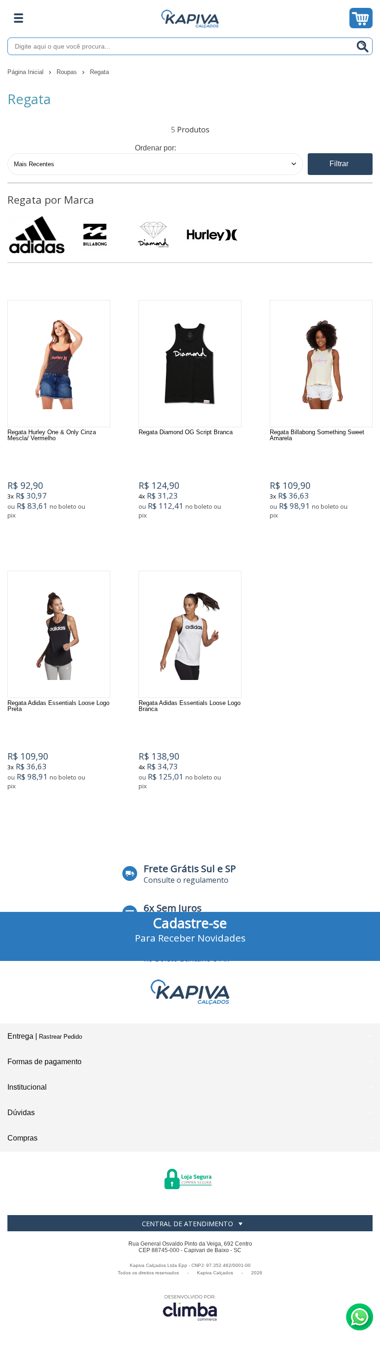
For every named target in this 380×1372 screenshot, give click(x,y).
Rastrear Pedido (60, 1036)
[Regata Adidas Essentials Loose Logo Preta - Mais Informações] (59, 634)
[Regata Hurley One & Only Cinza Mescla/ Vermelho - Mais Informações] (59, 363)
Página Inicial (26, 72)
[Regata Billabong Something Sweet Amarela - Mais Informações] (321, 363)
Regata (99, 72)
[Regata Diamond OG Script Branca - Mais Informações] (190, 363)
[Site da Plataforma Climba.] (190, 1307)
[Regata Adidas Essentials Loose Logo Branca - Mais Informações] (190, 634)
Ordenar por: (155, 148)
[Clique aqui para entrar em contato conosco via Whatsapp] (359, 1316)
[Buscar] (363, 46)
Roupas (68, 72)
